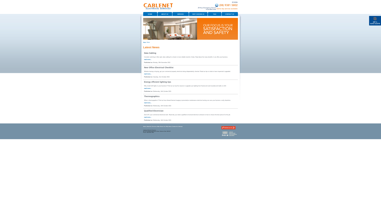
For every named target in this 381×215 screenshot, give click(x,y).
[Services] (180, 14)
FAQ (167, 126)
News (170, 126)
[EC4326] (235, 3)
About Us (149, 126)
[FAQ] (215, 14)
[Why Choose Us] (198, 14)
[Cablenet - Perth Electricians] (158, 11)
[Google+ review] (228, 130)
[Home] (150, 14)
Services (154, 126)
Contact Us (175, 126)
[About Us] (165, 14)
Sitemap (180, 126)
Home (144, 42)
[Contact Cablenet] (218, 10)
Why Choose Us (161, 126)
